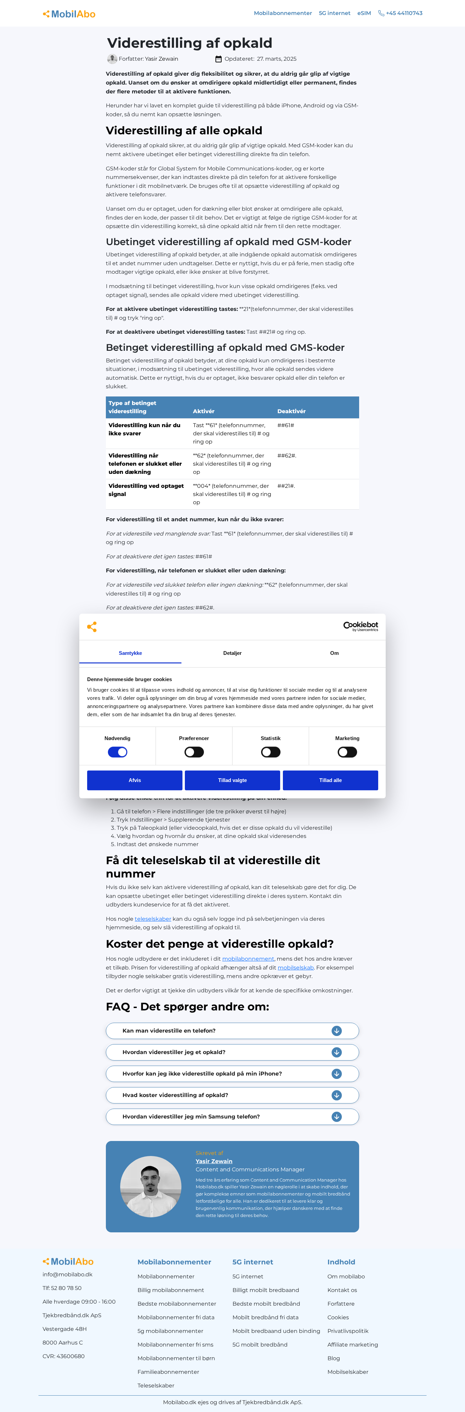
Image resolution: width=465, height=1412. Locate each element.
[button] (232, 1031)
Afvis (135, 780)
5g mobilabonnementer (170, 1331)
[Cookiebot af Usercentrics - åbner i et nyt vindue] (348, 627)
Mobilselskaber (347, 1372)
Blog (333, 1358)
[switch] (194, 752)
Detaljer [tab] (232, 653)
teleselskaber (153, 919)
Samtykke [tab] (130, 653)
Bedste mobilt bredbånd (266, 1304)
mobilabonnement (248, 959)
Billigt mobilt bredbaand (266, 1290)
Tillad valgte (232, 780)
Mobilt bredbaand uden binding (276, 1331)
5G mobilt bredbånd (260, 1344)
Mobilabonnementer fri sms (175, 1344)
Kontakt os (342, 1290)
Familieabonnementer (168, 1372)
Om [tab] (334, 653)
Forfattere (341, 1304)
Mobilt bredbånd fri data (266, 1317)
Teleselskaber (156, 1385)
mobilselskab (296, 967)
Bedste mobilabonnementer (177, 1304)
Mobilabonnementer (166, 1276)
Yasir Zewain (161, 59)
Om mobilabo (346, 1276)
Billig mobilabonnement (171, 1290)
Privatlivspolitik (348, 1331)
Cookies (338, 1317)
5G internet (248, 1276)
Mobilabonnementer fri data (176, 1317)
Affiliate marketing (352, 1344)
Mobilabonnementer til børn (176, 1358)
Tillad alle (330, 780)
